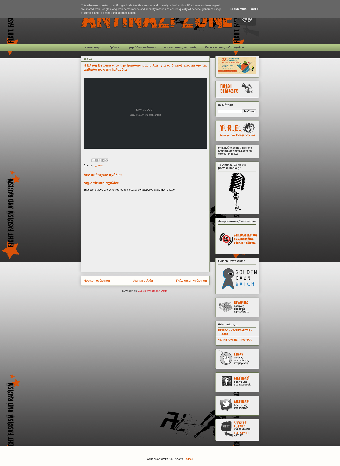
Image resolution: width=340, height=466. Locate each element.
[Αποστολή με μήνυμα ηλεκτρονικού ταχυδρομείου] (93, 160)
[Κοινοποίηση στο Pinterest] (106, 160)
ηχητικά (98, 165)
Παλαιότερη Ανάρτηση (191, 280)
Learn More (238, 9)
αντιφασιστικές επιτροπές (180, 47)
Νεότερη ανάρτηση (97, 280)
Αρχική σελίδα (143, 280)
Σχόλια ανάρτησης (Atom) (153, 290)
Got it (255, 9)
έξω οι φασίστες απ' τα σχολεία (224, 47)
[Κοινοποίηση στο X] (100, 160)
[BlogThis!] (96, 160)
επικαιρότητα (93, 47)
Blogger (188, 458)
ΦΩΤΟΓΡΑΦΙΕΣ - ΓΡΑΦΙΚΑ (235, 339)
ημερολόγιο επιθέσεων (142, 47)
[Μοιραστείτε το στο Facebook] (103, 160)
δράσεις (115, 47)
